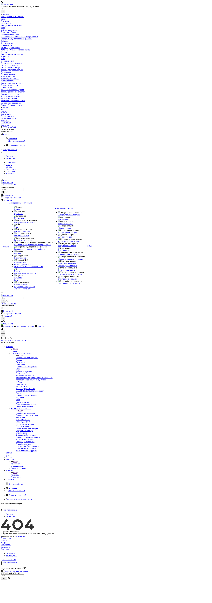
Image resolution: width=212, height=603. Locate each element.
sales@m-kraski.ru (10, 150)
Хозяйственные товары (25, 413)
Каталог (14, 351)
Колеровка (5, 547)
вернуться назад (7, 536)
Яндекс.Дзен (11, 158)
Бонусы (4, 542)
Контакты (5, 549)
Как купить (15, 464)
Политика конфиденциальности (17, 571)
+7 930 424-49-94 (9, 127)
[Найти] (3, 11)
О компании (6, 538)
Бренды (4, 540)
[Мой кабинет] (2, 308)
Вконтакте (10, 156)
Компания (15, 475)
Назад (15, 349)
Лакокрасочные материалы (27, 358)
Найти (4, 578)
